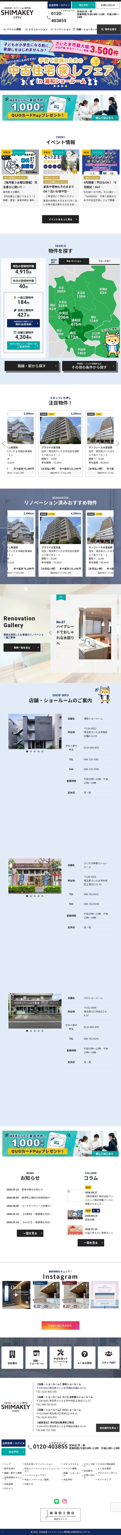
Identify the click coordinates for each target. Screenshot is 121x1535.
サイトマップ (104, 1479)
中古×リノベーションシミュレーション (42, 1469)
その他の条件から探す (89, 366)
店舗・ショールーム (86, 29)
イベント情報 (14, 29)
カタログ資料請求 (106, 1464)
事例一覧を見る (22, 647)
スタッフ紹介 (89, 1465)
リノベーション (62, 29)
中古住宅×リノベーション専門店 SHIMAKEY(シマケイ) (17, 13)
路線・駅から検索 (13, 1472)
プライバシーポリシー (107, 1474)
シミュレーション (38, 29)
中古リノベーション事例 (36, 1479)
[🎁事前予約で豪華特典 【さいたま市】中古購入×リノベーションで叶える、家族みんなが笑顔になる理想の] (75, 1295)
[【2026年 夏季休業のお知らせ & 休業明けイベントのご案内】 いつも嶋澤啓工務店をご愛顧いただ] (104, 1295)
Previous (3, 443)
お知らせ (28, 1483)
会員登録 (8, 1483)
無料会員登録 (23, 323)
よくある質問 (104, 1468)
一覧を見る (30, 1233)
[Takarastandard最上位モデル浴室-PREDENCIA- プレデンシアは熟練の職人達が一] (16, 1295)
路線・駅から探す (32, 365)
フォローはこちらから (60, 1325)
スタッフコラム (71, 1464)
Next (117, 443)
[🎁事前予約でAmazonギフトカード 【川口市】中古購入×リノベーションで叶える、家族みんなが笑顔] (46, 1295)
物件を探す (110, 29)
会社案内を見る (108, 1428)
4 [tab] (66, 86)
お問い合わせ (108, 5)
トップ (7, 1464)
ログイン (8, 1488)
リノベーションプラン (35, 1475)
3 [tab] (62, 86)
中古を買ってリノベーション (38, 1464)
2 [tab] (58, 86)
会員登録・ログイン (59, 5)
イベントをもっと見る (60, 219)
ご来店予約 (23, 345)
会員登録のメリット (13, 1478)
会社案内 (88, 1470)
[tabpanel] (60, 63)
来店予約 (83, 5)
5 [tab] (42, 751)
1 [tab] (55, 86)
